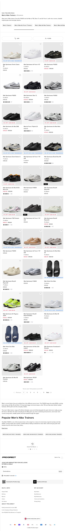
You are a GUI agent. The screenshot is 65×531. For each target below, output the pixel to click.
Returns (3, 496)
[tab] (4, 467)
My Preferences (37, 496)
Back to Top (57, 457)
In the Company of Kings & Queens (10, 510)
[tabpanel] (32, 471)
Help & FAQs (5, 491)
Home (3, 13)
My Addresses (37, 494)
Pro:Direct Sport (34, 527)
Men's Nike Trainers (9, 13)
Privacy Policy (37, 501)
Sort (18, 38)
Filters (49, 38)
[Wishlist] (20, 44)
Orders (3, 499)
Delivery (4, 494)
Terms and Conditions (39, 499)
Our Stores (4, 501)
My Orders (36, 491)
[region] (32, 25)
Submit (60, 471)
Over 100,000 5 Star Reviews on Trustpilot (11, 512)
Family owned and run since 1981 (9, 507)
